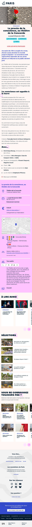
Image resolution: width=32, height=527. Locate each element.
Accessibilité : (21, 516)
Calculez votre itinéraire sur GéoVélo (17, 253)
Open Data (8, 518)
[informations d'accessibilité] (10, 265)
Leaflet (17, 233)
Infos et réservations (13, 210)
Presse (3, 518)
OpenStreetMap (24, 233)
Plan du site (28, 518)
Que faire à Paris (11, 523)
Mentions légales (5, 516)
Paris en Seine (24, 523)
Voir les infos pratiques (16, 46)
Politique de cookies (18, 518)
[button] (16, 224)
